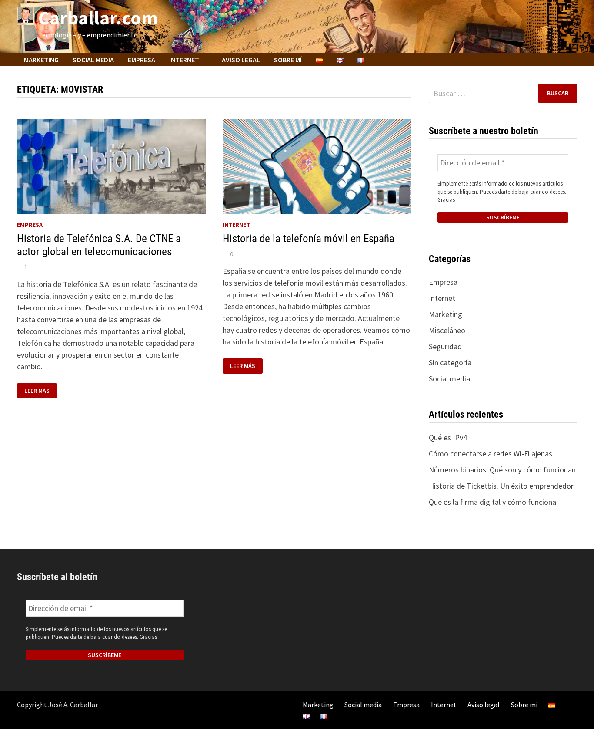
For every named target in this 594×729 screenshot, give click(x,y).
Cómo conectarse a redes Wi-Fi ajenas (490, 454)
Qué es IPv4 (448, 437)
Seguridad (445, 346)
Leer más (40, 390)
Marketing (41, 59)
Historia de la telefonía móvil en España (308, 238)
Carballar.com (98, 18)
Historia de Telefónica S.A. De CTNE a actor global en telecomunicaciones (99, 245)
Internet (184, 59)
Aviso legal (241, 59)
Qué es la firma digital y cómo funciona (492, 502)
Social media (93, 59)
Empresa (141, 59)
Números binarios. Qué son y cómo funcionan (502, 470)
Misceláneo (447, 330)
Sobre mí (288, 59)
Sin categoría (450, 363)
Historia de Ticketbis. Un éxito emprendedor (501, 486)
